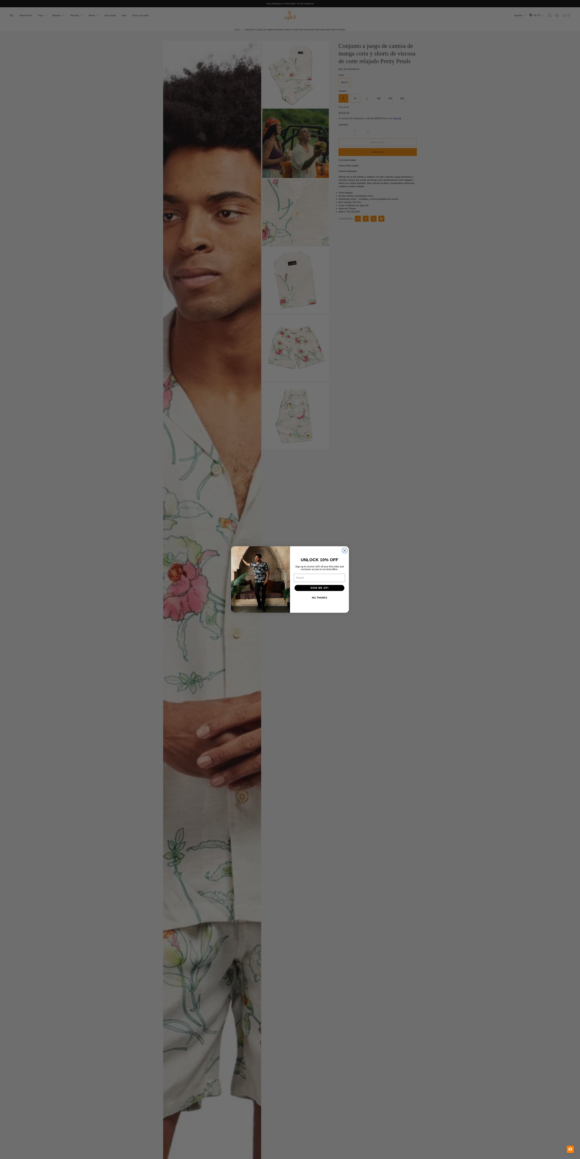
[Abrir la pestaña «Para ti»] (570, 1149)
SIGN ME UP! (319, 588)
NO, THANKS (319, 597)
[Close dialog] (344, 550)
